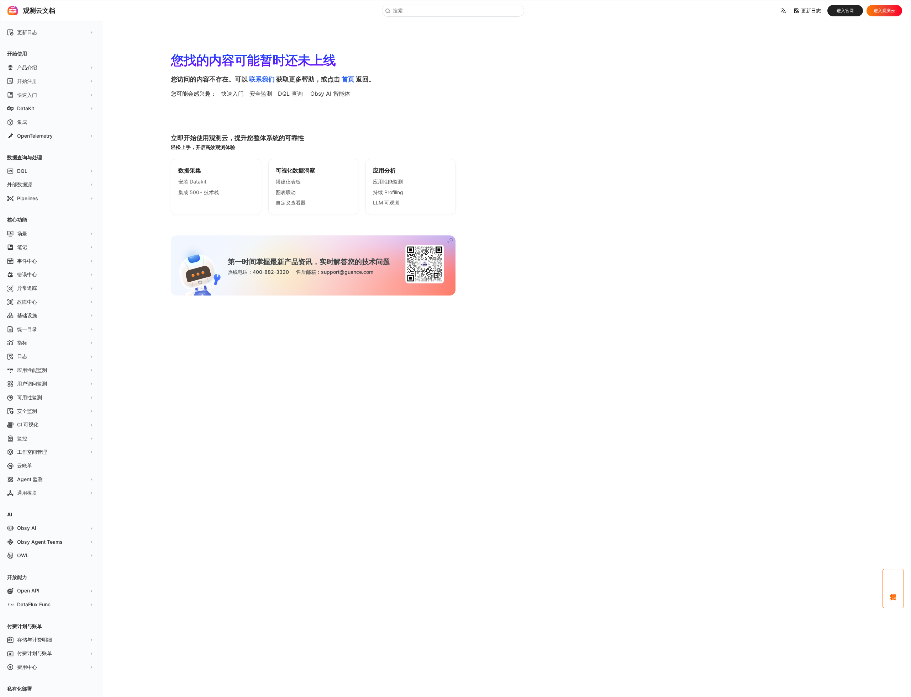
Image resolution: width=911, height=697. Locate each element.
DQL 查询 (290, 93)
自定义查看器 (291, 202)
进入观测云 (884, 10)
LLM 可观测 (386, 202)
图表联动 (286, 192)
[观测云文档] (12, 10)
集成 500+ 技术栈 (198, 192)
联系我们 (262, 79)
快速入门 (232, 93)
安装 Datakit (192, 182)
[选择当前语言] (783, 10)
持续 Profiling (388, 192)
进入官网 (845, 10)
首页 (348, 79)
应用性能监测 (388, 182)
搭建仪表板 (288, 182)
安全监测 (260, 93)
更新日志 (811, 10)
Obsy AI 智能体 (330, 93)
